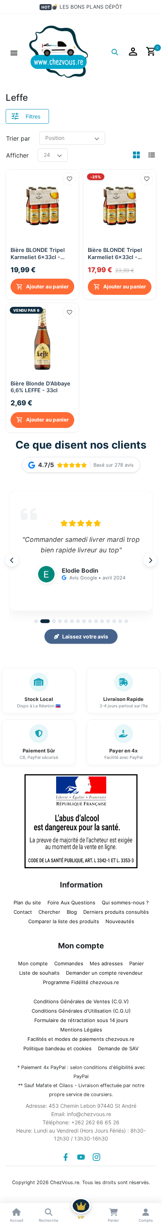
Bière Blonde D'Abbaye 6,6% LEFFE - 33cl (40, 387)
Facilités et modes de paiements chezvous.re (81, 1039)
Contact (23, 912)
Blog (72, 912)
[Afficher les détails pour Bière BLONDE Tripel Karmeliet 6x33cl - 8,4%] (42, 206)
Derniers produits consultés (116, 912)
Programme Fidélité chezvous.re (81, 982)
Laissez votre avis (85, 636)
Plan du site (27, 902)
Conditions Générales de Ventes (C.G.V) (81, 1001)
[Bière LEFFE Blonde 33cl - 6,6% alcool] (42, 339)
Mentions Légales (81, 1030)
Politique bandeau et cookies (57, 1048)
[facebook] (65, 1157)
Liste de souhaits (39, 973)
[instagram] (96, 1157)
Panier (136, 963)
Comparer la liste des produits (63, 921)
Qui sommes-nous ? (125, 902)
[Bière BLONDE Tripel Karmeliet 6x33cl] (119, 206)
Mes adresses (106, 963)
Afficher (17, 155)
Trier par (18, 138)
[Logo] (58, 51)
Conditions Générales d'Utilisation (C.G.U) (81, 1011)
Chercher (49, 912)
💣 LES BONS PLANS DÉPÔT (87, 7)
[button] (14, 52)
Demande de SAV (118, 1048)
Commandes (68, 963)
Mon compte (33, 963)
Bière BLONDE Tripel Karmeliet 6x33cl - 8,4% (38, 254)
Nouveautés (119, 921)
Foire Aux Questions (71, 902)
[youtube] (81, 1157)
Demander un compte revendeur (104, 973)
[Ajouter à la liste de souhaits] (69, 179)
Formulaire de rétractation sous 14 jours (81, 1020)
